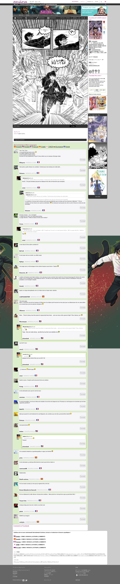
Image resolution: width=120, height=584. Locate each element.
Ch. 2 (52, 15)
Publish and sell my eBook (82, 571)
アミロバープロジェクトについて (21, 570)
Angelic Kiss (30, 555)
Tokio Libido (60, 554)
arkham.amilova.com (94, 65)
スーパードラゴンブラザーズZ (39, 554)
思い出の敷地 (66, 555)
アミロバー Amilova (19, 554)
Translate (82, 159)
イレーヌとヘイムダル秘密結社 (86, 555)
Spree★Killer (91, 554)
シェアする (30, 18)
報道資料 (15, 573)
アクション (16, 561)
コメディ (45, 561)
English (27, 147)
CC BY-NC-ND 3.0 (83, 575)
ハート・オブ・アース (78, 554)
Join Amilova (75, 1)
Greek (67, 147)
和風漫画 (27, 15)
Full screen (41, 18)
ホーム (15, 15)
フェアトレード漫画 (81, 573)
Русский (18, 547)
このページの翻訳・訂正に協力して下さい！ (97, 90)
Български (59, 147)
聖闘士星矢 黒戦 (21, 555)
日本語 (50, 147)
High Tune (97, 555)
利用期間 (46, 576)
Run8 (86, 554)
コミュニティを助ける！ (50, 571)
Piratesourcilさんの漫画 (57, 555)
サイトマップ (47, 580)
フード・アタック (45, 555)
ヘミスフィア (27, 554)
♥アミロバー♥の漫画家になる (83, 570)
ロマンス (50, 561)
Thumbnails (53, 18)
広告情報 (15, 576)
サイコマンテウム (52, 554)
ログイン (83, 1)
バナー (14, 575)
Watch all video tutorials (95, 94)
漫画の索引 (21, 15)
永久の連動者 (74, 555)
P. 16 (56, 15)
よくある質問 (47, 573)
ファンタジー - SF (35, 15)
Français (35, 147)
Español (19, 147)
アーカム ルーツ (45, 15)
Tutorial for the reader (49, 570)
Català (43, 147)
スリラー (56, 561)
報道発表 (15, 571)
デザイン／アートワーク (26, 561)
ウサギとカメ (37, 555)
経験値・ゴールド (48, 574)
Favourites (19, 18)
